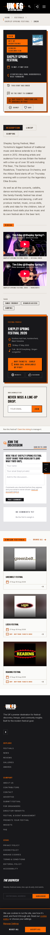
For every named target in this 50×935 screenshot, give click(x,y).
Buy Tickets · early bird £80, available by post (23, 100)
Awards (7, 767)
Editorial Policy (12, 864)
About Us (8, 783)
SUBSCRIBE (41, 896)
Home (7, 17)
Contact (8, 792)
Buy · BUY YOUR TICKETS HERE (19, 634)
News (6, 753)
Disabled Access (30, 303)
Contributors (11, 787)
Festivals (19, 17)
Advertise (8, 797)
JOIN (37, 408)
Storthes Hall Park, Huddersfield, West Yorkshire (25, 75)
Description (13, 127)
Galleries (8, 762)
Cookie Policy (11, 850)
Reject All (14, 929)
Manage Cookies (12, 855)
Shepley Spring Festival (17, 21)
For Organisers (11, 806)
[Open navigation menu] (44, 6)
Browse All (40, 540)
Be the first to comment (20, 93)
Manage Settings (11, 923)
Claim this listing (24, 429)
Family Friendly (11, 303)
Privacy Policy (11, 845)
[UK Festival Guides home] (25, 707)
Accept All (35, 929)
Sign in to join (40, 447)
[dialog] (25, 922)
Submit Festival (12, 801)
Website (16, 375)
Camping (10, 133)
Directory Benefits (14, 811)
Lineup (29, 127)
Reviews (7, 758)
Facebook (34, 375)
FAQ (5, 830)
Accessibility (10, 869)
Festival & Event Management (19, 816)
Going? (14, 108)
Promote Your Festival (16, 820)
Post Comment (15, 499)
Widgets (7, 825)
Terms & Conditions (14, 859)
